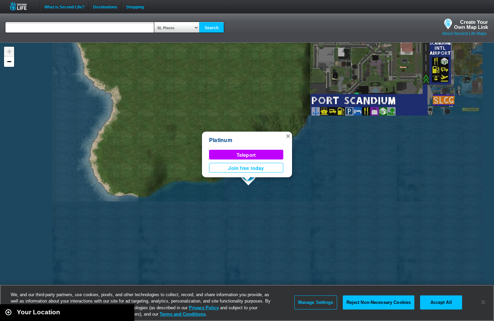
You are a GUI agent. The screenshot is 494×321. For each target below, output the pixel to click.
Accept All (441, 302)
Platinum (220, 140)
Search (211, 28)
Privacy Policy (204, 307)
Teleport (246, 154)
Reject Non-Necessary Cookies (378, 302)
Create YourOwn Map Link (471, 24)
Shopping (135, 6)
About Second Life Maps (464, 33)
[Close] (483, 302)
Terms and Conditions (183, 314)
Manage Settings (315, 302)
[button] (288, 136)
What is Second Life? (64, 6)
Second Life (22, 6)
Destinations (105, 6)
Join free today (246, 168)
